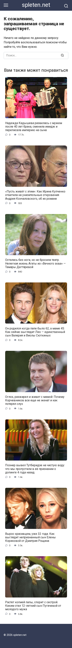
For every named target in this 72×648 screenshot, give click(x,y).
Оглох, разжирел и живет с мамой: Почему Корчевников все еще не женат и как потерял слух (34, 400)
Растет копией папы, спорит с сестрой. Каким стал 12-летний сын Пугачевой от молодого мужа (33, 605)
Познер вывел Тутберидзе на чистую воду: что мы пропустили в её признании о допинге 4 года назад (35, 468)
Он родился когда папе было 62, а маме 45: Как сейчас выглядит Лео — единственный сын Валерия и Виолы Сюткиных (35, 331)
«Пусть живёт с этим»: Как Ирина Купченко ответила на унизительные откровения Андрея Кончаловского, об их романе (35, 195)
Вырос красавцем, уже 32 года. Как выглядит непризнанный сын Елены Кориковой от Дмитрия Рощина (30, 537)
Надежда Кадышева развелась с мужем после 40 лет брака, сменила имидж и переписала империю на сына (33, 126)
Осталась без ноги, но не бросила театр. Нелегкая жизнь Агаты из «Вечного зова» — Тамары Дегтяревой (35, 263)
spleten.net (36, 4)
